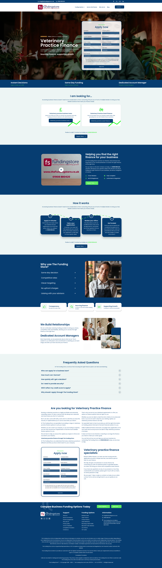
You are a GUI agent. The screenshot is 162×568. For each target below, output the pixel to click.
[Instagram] (47, 518)
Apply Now (101, 66)
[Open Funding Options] (84, 7)
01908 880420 (92, 132)
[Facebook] (41, 518)
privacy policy (107, 61)
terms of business (96, 61)
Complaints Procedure (81, 555)
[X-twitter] (44, 518)
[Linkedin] (49, 518)
